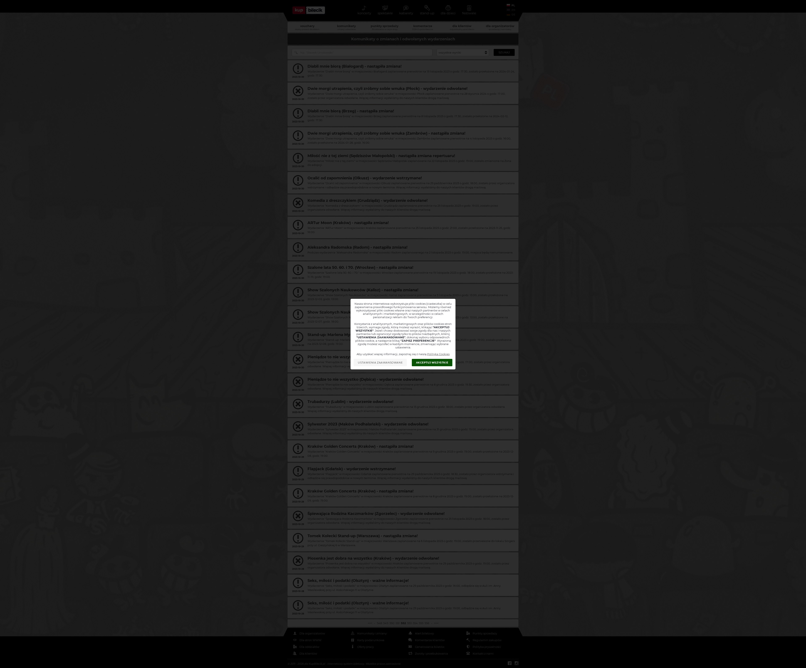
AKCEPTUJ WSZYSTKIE (432, 362)
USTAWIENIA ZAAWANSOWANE (380, 362)
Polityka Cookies (438, 354)
